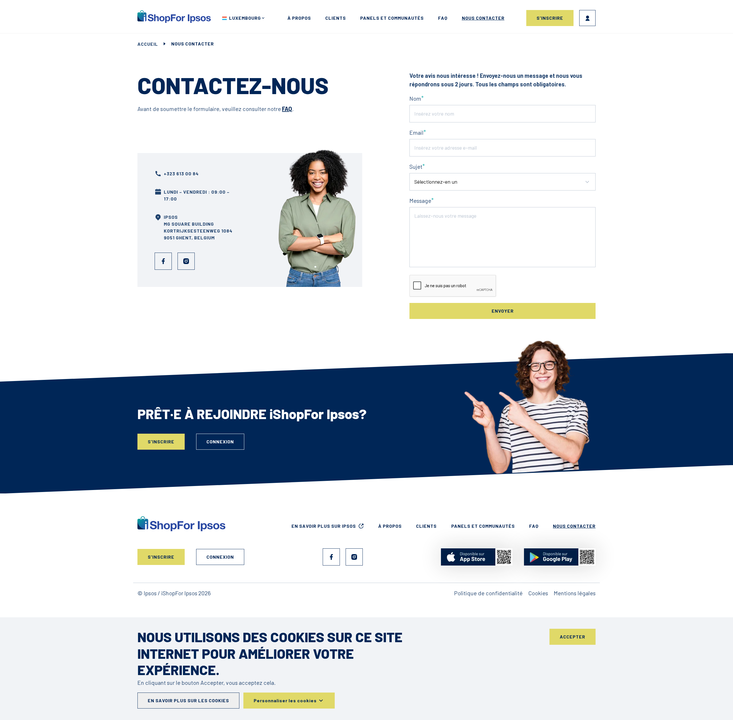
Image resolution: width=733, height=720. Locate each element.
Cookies (538, 593)
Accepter (572, 636)
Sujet (415, 166)
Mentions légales (575, 593)
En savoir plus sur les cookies (188, 700)
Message (420, 200)
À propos (299, 18)
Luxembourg (245, 18)
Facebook (163, 261)
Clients (335, 18)
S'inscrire (550, 18)
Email (416, 132)
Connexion (587, 18)
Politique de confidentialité (488, 593)
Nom (415, 98)
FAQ (443, 18)
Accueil (147, 44)
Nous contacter (483, 18)
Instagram (186, 261)
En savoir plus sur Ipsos (323, 526)
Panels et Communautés (392, 18)
